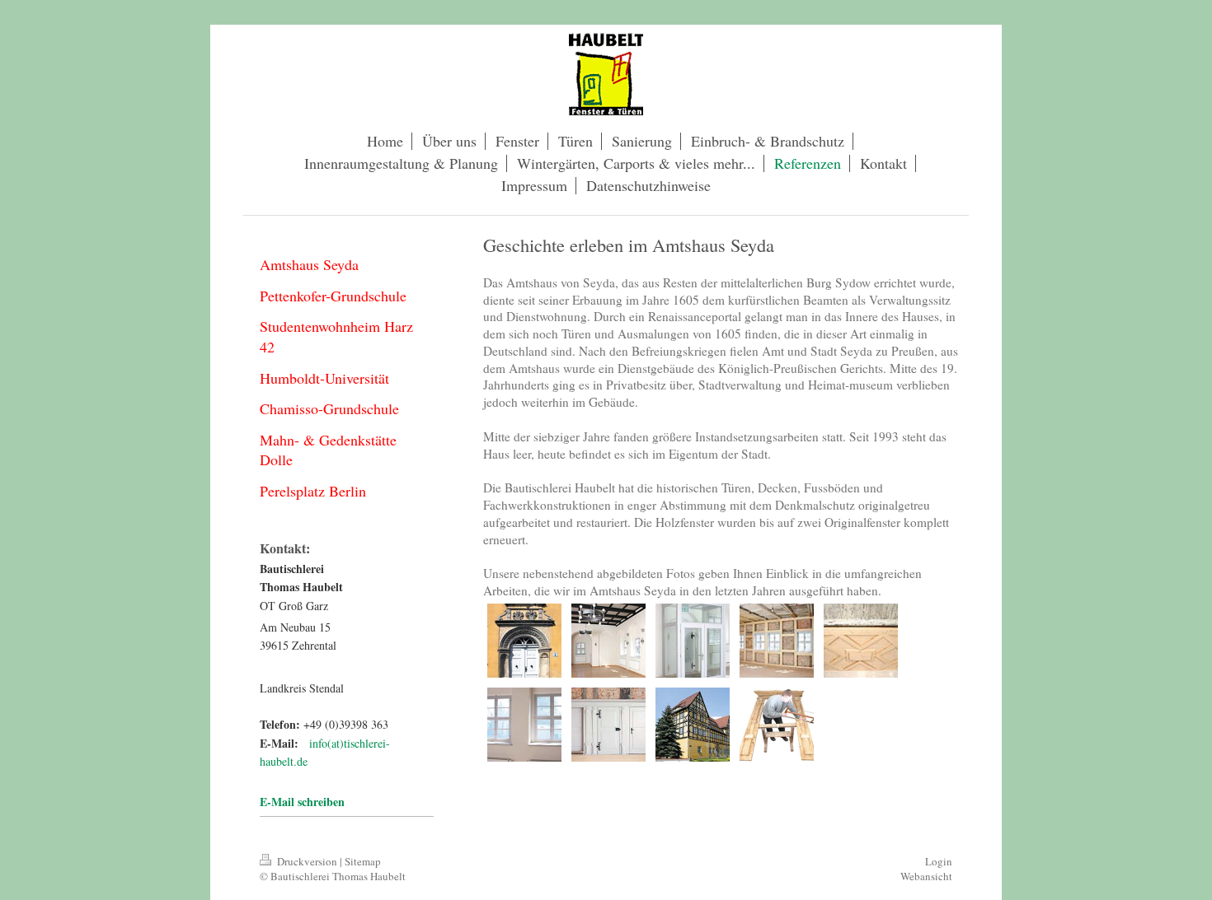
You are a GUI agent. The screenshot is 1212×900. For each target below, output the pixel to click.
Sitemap (363, 861)
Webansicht (926, 876)
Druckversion (307, 861)
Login (938, 861)
